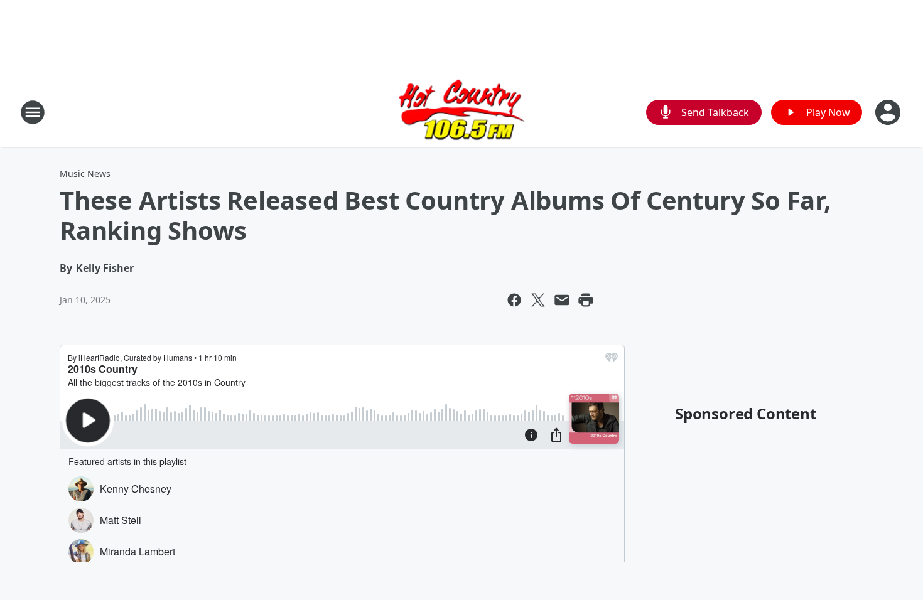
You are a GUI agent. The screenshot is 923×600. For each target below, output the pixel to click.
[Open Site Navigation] (32, 112)
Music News (85, 173)
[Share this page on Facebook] (514, 300)
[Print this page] (586, 300)
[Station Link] (461, 112)
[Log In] (889, 112)
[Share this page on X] (538, 300)
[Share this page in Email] (562, 300)
